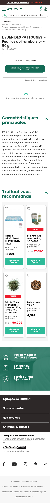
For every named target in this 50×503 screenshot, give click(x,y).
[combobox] (25, 15)
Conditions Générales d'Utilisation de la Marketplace (23, 487)
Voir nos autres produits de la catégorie (25, 68)
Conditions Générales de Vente (24, 482)
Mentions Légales (39, 492)
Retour (7, 22)
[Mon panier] (46, 9)
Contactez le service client (17, 439)
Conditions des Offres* (24, 497)
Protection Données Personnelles (15, 492)
